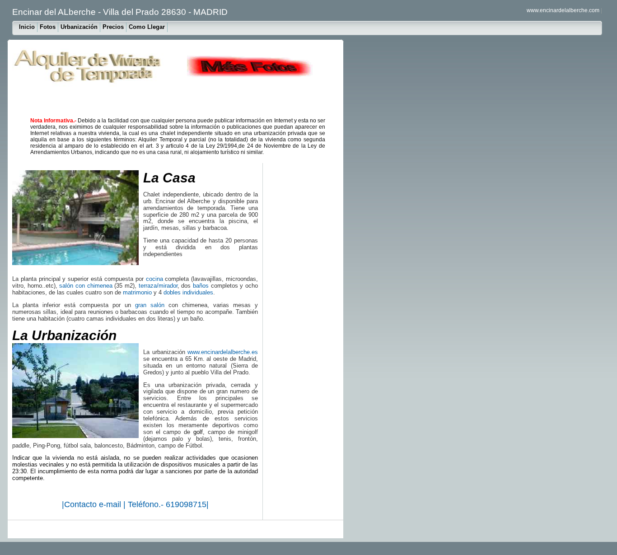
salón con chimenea (85, 285)
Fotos (48, 26)
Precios (113, 26)
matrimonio (137, 292)
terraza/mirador (158, 285)
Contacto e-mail (93, 504)
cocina (154, 278)
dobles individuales (188, 292)
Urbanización (79, 26)
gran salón (149, 305)
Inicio (27, 26)
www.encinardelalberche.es (222, 352)
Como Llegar (147, 26)
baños (201, 285)
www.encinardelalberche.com (563, 10)
